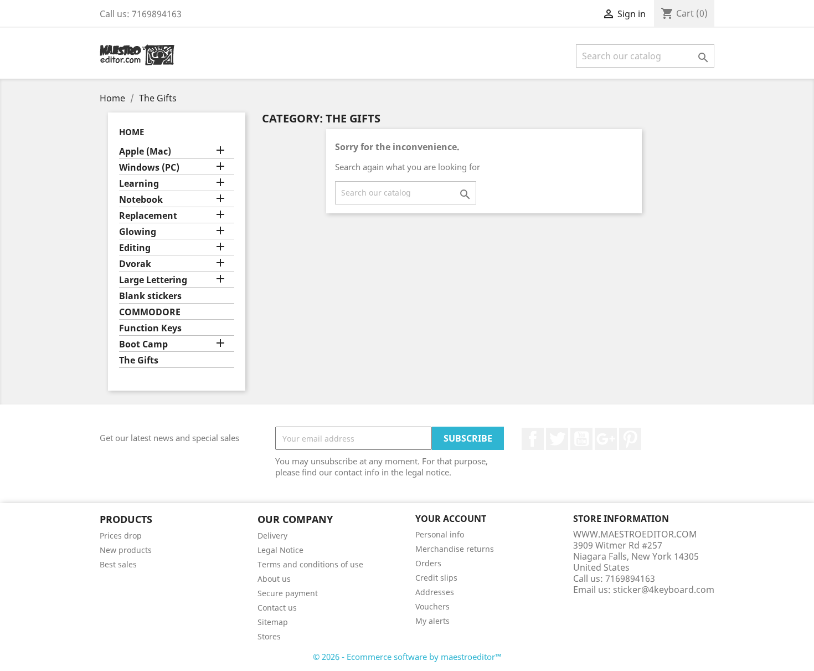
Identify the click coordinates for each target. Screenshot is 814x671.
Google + (606, 439)
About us (274, 578)
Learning (139, 183)
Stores (269, 636)
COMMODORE (150, 312)
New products (126, 550)
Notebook (141, 200)
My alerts (432, 621)
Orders (428, 563)
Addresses (434, 592)
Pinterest (630, 439)
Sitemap (272, 622)
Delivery (272, 535)
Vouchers (432, 606)
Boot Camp (143, 344)
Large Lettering (153, 280)
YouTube (581, 439)
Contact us (277, 607)
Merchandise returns (454, 549)
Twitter (557, 439)
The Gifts (138, 360)
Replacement (148, 216)
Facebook (533, 439)
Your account (450, 519)
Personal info (439, 534)
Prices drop (121, 535)
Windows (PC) (149, 167)
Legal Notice (280, 550)
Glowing (137, 232)
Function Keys (150, 328)
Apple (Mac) (145, 151)
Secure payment (287, 593)
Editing (135, 248)
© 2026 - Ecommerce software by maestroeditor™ (407, 656)
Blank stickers (150, 296)
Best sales (118, 564)
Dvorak (135, 264)
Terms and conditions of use (310, 564)
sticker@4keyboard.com (663, 589)
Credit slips (436, 577)
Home (131, 131)
